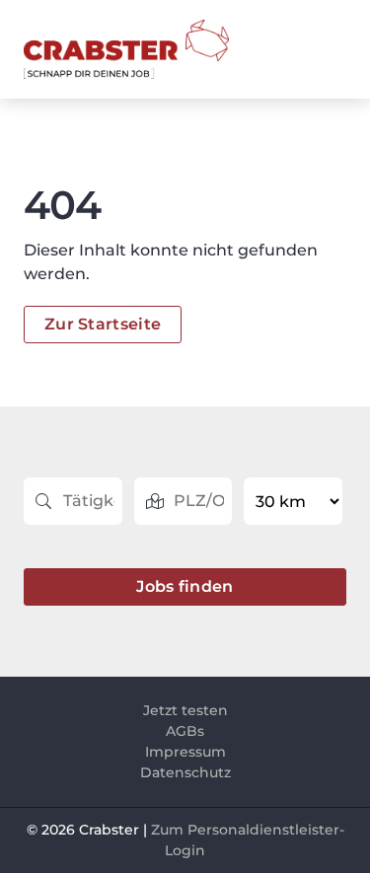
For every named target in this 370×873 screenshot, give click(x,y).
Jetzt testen (185, 710)
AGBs (185, 731)
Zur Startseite (102, 324)
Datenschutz (185, 772)
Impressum (185, 752)
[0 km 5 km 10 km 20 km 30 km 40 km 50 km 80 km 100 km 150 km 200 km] (295, 501)
